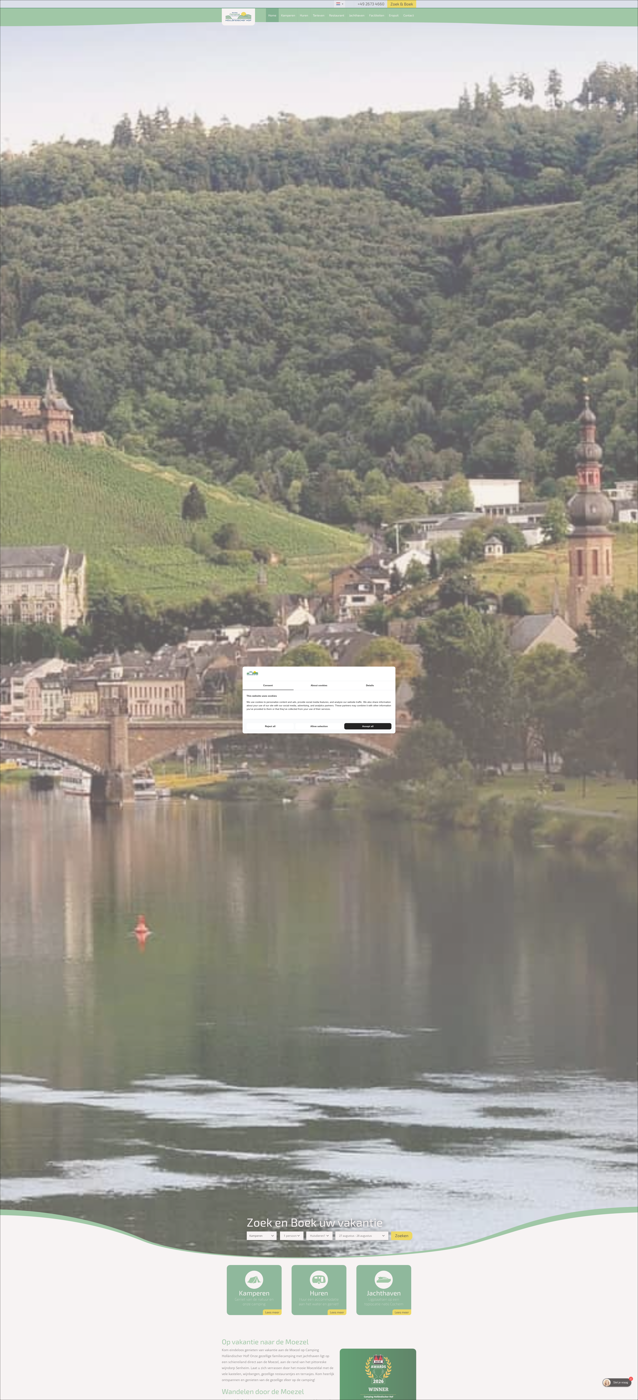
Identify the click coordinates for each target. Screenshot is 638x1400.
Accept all (367, 726)
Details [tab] (370, 685)
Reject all (270, 726)
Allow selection (319, 726)
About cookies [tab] (319, 685)
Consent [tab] (268, 685)
